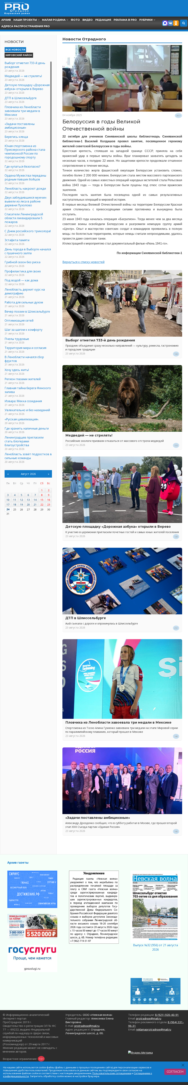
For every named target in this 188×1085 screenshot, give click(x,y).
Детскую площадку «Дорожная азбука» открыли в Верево (118, 526)
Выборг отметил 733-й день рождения (100, 340)
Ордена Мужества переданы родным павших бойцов (25, 177)
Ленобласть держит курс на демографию (25, 291)
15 (41, 499)
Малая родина (54, 19)
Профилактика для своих (23, 271)
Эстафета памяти (17, 240)
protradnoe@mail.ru (87, 1026)
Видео (87, 19)
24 (7, 509)
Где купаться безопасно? (22, 166)
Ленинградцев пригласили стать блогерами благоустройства (24, 441)
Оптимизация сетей (19, 320)
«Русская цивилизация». (22, 419)
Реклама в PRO (125, 19)
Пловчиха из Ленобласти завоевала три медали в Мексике (118, 722)
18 (14, 504)
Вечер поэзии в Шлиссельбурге (27, 311)
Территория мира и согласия (25, 348)
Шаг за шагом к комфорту (23, 330)
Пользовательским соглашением (111, 1073)
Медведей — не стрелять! (88, 435)
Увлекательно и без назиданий (27, 410)
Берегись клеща (16, 137)
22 (41, 504)
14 (35, 499)
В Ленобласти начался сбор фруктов (24, 359)
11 (14, 499)
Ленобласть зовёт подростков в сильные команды (28, 456)
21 (35, 504)
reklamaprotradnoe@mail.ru (153, 1029)
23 (48, 504)
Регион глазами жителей (23, 379)
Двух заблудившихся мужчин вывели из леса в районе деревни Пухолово (25, 201)
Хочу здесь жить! (17, 370)
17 (7, 504)
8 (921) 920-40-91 (167, 1015)
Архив (6, 19)
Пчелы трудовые (17, 339)
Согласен (175, 1071)
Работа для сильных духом (24, 302)
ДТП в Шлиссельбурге (85, 618)
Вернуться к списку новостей (83, 262)
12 (21, 499)
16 (48, 499)
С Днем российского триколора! (28, 231)
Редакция (103, 19)
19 (21, 504)
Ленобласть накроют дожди (25, 188)
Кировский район (19, 55)
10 (7, 499)
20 (28, 504)
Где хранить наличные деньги (27, 428)
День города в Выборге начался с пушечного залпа (28, 251)
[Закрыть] (183, 1065)
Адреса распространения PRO (25, 26)
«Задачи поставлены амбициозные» (97, 818)
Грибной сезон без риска (22, 262)
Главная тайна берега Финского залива (28, 390)
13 (28, 499)
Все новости (15, 49)
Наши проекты (25, 19)
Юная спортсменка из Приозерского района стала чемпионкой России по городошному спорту (25, 151)
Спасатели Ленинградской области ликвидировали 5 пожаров (24, 218)
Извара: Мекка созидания (23, 401)
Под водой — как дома (21, 280)
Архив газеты (17, 863)
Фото (75, 19)
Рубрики (146, 19)
